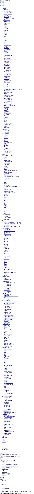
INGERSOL (5, 262)
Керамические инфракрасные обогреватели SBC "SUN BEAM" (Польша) (12, 222)
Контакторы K (3, 470)
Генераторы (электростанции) (6, 20)
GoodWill (5, 205)
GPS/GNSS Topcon (6, 100)
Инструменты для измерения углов (8, 172)
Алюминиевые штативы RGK (7, 63)
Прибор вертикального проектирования (8, 50)
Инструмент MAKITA (6, 434)
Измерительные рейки (6, 107)
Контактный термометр (7, 124)
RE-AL (5, 258)
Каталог (2, 446)
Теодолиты (5, 46)
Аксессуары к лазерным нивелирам (8, 56)
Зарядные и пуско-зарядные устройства (8, 12)
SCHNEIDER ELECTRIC (4, 447)
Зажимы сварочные (6, 363)
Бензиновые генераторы (7, 21)
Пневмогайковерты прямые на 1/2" (8, 307)
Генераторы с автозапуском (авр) (8, 25)
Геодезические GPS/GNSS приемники (8, 101)
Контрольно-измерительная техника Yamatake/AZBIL (10, 336)
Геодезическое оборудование (6, 44)
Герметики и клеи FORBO (7, 130)
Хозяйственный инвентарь (7, 410)
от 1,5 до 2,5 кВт (6, 28)
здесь (18, 493)
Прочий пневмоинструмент (7, 317)
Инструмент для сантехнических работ (8, 383)
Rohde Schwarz (6, 206)
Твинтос (5, 273)
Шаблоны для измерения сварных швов (8, 175)
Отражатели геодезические (7, 72)
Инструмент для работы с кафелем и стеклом (9, 401)
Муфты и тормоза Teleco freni (7, 292)
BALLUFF (5, 327)
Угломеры (5, 110)
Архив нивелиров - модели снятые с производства (10, 53)
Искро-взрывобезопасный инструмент (8, 384)
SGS (4, 254)
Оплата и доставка (4, 442)
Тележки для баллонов (6, 369)
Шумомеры (5, 121)
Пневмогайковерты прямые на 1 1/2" (8, 306)
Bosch (5, 197)
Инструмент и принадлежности (6, 214)
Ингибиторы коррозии (6, 148)
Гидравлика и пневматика (6, 133)
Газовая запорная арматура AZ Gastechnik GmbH (9, 18)
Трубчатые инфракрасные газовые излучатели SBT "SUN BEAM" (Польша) (12, 223)
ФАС (4, 43)
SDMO (5, 39)
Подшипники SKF (6, 321)
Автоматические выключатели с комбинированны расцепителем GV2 (10, 464)
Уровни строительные (6, 195)
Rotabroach (5, 275)
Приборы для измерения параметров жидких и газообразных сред (11, 176)
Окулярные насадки (6, 48)
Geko (4, 38)
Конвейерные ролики (5, 227)
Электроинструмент (5, 419)
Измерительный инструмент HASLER (8, 191)
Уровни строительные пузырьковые (8, 96)
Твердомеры (5, 174)
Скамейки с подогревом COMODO (8, 225)
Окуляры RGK (6, 47)
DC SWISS (5, 264)
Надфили (5, 352)
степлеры (5, 428)
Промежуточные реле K (4, 461)
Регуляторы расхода (6, 367)
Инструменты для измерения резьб (8, 171)
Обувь (5, 386)
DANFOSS (5, 331)
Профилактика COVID (5, 441)
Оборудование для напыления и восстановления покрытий (11, 296)
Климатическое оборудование (6, 221)
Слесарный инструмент (7, 348)
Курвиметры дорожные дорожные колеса (9, 99)
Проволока (5, 242)
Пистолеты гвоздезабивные (7, 304)
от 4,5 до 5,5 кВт (6, 30)
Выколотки (5, 359)
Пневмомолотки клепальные (7, 312)
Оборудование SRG (6, 15)
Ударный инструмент (6, 358)
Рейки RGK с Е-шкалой (7, 68)
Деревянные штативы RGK (7, 65)
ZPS (4, 253)
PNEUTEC (5, 250)
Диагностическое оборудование (7, 11)
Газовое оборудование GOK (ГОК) (8, 14)
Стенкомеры (5, 166)
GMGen (5, 35)
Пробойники (5, 360)
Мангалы (5, 408)
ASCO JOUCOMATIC (6, 147)
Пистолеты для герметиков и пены (8, 403)
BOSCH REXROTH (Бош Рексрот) (8, 142)
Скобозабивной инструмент (7, 404)
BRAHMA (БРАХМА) (6, 17)
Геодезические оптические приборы (8, 184)
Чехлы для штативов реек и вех (7, 90)
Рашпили (5, 353)
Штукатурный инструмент (7, 406)
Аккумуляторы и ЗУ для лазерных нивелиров (9, 105)
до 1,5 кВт (5, 27)
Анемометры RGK (6, 118)
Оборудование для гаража (7, 10)
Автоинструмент (6, 9)
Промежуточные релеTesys (5, 462)
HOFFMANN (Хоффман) (7, 252)
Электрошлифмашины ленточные (8, 430)
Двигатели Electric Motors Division (8, 418)
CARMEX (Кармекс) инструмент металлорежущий (10, 267)
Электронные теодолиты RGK (7, 45)
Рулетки (5, 188)
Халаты (5, 389)
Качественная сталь (6, 248)
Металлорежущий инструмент (6, 249)
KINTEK (5, 255)
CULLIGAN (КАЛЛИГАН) (7, 413)
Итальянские (5, 33)
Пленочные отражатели (7, 76)
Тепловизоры (5, 83)
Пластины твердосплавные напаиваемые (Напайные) (10, 301)
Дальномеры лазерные (6, 185)
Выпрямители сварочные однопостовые (8, 371)
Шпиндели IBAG (6, 280)
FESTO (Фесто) (6, 135)
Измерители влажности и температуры (8, 112)
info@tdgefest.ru (2, 477)
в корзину (1, 455)
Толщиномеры (6, 167)
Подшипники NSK (6, 320)
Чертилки (5, 357)
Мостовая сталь (6, 245)
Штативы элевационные (7, 67)
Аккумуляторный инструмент (7, 421)
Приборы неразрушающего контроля (8, 87)
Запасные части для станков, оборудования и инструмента (9, 153)
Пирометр (5, 85)
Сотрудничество (5, 438)
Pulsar (5, 199)
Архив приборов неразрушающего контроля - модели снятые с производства (13, 89)
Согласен (20, 493)
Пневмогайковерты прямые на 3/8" (8, 308)
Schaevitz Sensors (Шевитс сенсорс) (8, 334)
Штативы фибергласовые (7, 98)
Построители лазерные (6, 187)
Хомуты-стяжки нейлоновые (7, 279)
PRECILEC (5, 338)
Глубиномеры (5, 157)
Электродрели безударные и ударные (8, 424)
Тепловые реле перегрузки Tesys (5, 471)
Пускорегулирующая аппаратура (5, 448)
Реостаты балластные (6, 374)
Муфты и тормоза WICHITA (7, 291)
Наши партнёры (5, 437)
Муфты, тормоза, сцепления (6, 281)
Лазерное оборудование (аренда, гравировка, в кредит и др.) (11, 412)
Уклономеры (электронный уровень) (8, 102)
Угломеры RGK (6, 109)
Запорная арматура (5, 154)
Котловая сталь (6, 244)
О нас (3, 436)
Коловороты (5, 350)
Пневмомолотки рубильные (7, 313)
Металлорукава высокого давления (7, 276)
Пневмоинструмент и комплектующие (8, 319)
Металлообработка (6, 247)
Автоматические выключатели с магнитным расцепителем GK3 (9, 467)
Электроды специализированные (8, 376)
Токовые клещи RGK (6, 117)
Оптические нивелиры (6, 52)
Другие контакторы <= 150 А (5, 469)
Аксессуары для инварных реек (7, 104)
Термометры (5, 156)
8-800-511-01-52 (2, 0)
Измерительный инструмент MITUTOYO (9, 190)
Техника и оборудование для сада (7, 407)
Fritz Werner (5, 342)
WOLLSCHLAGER (6, 259)
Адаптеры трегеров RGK (7, 78)
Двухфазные (5, 24)
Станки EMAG (6, 391)
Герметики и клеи (5, 129)
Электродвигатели (5, 414)
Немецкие (5, 34)
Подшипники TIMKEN (7, 322)
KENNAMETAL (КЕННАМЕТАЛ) (8, 269)
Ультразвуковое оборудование (7, 234)
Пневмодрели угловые (6, 310)
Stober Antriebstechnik (6, 339)
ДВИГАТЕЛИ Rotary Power (7, 415)
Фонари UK (5, 381)
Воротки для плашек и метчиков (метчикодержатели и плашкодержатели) (12, 261)
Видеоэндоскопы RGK (6, 127)
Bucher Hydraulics (6, 140)
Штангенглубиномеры (6, 168)
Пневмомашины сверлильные (7, 311)
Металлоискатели (6, 108)
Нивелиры (5, 51)
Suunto (5, 213)
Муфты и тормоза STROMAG (7, 284)
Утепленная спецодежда (7, 388)
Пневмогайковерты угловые (7, 309)
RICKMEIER (5, 146)
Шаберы (5, 361)
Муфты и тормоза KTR (6, 290)
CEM (4, 200)
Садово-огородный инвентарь (7, 409)
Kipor (4, 41)
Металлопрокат (4, 236)
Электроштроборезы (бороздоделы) (8, 432)
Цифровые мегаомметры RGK (7, 125)
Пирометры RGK (6, 84)
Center (5, 201)
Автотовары (4, 8)
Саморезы (5, 278)
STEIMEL (5, 143)
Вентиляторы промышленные (7, 294)
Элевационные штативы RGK (7, 66)
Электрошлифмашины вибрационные (8, 429)
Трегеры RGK (5, 77)
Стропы (5, 398)
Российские (5, 32)
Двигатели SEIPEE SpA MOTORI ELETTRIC (9, 416)
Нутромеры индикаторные (7, 163)
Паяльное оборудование (7, 298)
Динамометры (5, 194)
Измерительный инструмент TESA (8, 189)
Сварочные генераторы (7, 22)
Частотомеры (5, 182)
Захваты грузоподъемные (7, 397)
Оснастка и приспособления (7, 217)
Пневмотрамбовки (6, 314)
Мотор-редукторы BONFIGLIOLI (8, 346)
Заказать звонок (2, 458)
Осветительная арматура (7, 379)
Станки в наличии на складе (7, 152)
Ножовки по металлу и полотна (7, 354)
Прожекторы (5, 380)
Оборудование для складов (6, 299)
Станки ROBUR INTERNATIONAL (8, 390)
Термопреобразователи (6, 193)
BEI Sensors (5, 341)
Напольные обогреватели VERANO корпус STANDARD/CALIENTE (12, 226)
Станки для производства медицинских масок (8, 396)
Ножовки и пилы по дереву (7, 356)
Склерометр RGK (6, 86)
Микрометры (5, 162)
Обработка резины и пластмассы (6, 300)
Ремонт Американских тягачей (6, 347)
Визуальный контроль (6, 111)
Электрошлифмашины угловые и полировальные (9, 431)
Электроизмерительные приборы (8, 115)
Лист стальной (6, 238)
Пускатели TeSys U (4, 475)
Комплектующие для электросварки (8, 372)
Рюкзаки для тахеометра (7, 82)
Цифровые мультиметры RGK (7, 116)
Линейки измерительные (7, 160)
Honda (5, 42)
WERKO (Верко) (6, 251)
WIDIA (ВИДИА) (6, 266)
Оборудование (4, 293)
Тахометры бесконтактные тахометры (8, 122)
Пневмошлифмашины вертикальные (8, 315)
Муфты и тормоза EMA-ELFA (7, 285)
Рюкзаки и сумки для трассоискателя (8, 106)
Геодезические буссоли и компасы (8, 80)
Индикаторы (5, 158)
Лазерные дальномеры (6, 61)
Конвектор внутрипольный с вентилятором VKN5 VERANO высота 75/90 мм (13, 224)
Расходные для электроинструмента (8, 420)
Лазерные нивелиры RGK (7, 54)
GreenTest (5, 208)
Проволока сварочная (6, 373)
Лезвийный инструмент (7, 402)
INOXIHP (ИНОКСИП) (7, 297)
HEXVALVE (5, 144)
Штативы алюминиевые (7, 64)
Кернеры (5, 355)
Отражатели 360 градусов (7, 128)
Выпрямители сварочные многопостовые (9, 370)
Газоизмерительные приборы (7, 19)
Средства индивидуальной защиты (8, 400)
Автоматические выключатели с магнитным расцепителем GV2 (9, 465)
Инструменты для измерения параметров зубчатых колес (10, 170)
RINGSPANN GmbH (6, 337)
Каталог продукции (4, 7)
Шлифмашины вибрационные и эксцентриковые (9, 318)
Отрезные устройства (6, 219)
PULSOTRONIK (6, 332)
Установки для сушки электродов (8, 375)
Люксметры (5, 120)
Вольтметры (5, 179)
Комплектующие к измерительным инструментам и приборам (11, 186)
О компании (3, 435)
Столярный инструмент (7, 216)
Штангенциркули (6, 169)
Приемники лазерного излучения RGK (8, 55)
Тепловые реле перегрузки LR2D (5, 474)
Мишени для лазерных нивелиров (8, 92)
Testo (4, 198)
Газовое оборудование (5, 13)
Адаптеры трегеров (6, 79)
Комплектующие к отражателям (7, 74)
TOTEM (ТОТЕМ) (6, 270)
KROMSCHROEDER (6, 295)
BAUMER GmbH (6, 340)
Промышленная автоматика (6, 325)
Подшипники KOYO (6, 323)
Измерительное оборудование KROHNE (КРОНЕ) (10, 192)
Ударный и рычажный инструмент (7, 411)
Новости (4, 440)
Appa (4, 202)
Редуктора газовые (6, 368)
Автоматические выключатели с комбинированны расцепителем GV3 (10, 466)
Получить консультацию (3, 453)
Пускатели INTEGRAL (4, 472)
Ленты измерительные (6, 159)
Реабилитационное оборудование (8, 235)
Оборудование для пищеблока (7, 229)
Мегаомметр (5, 126)
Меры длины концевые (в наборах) (8, 161)
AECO (5, 328)
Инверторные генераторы (7, 23)
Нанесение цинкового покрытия (5, 488)
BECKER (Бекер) (6, 138)
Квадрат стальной (6, 241)
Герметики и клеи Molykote (7, 132)
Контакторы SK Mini (4, 463)
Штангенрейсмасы (6, 183)
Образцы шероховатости (7, 173)
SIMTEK (5, 263)
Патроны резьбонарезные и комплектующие (9, 218)
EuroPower (5, 40)
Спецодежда (4, 385)
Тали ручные (5, 399)
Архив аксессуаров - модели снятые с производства (10, 59)
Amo (4, 211)
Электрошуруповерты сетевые (7, 433)
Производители (3, 481)
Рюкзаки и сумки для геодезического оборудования (10, 81)
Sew (4, 203)
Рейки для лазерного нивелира (7, 70)
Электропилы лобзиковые (7, 425)
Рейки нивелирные (6, 69)
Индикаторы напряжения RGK (7, 114)
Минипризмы (5, 75)
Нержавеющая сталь (6, 246)
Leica (4, 196)
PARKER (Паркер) (6, 141)
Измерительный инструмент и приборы (7, 155)
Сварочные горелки (6, 377)
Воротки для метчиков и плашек (8, 349)
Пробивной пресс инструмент (6, 324)
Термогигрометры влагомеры (7, 113)
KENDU (5, 257)
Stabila (5, 207)
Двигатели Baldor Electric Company (8, 417)
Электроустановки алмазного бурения (8, 427)
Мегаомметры (5, 180)
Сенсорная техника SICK (7, 326)
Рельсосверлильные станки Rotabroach (8, 393)
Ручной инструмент (6, 97)
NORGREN (5, 137)
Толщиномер (5, 103)
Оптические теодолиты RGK (7, 49)
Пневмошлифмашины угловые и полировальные (9, 316)
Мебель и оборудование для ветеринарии (9, 230)
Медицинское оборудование (6, 228)
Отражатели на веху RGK (7, 73)
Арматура (5, 237)
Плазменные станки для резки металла (8, 394)
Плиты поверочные (6, 164)
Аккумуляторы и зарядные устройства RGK (9, 94)
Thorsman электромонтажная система (6, 473)
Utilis (4, 268)
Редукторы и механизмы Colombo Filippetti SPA (9, 344)
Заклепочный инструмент (7, 382)
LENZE (5, 330)
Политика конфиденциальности (4, 478)
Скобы (5, 165)
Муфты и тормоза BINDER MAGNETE (8, 286)
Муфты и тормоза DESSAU (7, 283)
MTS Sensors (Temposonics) (7, 335)
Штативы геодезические (7, 58)
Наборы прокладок (6, 277)
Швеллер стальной (6, 239)
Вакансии (4, 439)
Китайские (5, 31)
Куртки (5, 387)
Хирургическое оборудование (7, 232)
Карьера (2, 485)
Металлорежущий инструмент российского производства (10, 272)
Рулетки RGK (5, 93)
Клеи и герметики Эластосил (7, 131)
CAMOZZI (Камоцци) (6, 134)
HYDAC (5, 139)
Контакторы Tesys (4, 468)
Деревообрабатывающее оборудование (8, 149)
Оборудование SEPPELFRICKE (7, 16)
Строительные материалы (7, 405)
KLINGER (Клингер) (6, 145)
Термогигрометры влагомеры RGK (8, 123)
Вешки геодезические (6, 71)
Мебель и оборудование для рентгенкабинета (9, 231)
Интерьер (4, 220)
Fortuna (5, 210)
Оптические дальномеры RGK (7, 62)
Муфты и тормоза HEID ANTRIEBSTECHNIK (9, 282)
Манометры (5, 177)
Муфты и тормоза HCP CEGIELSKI (8, 288)
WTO (4, 260)
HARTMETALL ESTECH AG (7, 256)
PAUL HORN (5, 265)
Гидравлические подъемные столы (8, 151)
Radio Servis (5, 204)
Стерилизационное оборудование (8, 233)
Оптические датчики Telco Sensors (8, 329)
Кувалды (5, 362)
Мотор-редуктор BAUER (7, 345)
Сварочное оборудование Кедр (7, 378)
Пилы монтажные (6, 422)
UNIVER (5, 136)
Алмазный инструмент (6, 215)
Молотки (5, 351)
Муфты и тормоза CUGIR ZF (7, 287)
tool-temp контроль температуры (8, 343)
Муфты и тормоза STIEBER (7, 289)
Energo (5, 36)
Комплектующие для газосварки (8, 365)
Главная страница (4, 480)
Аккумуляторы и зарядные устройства (8, 95)
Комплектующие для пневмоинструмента (9, 303)
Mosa (4, 37)
